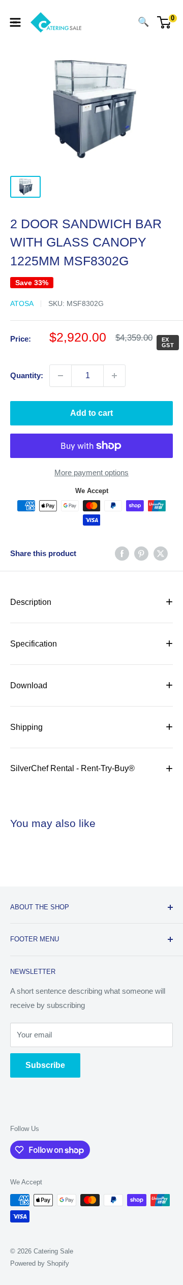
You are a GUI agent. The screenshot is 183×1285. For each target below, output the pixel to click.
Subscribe (45, 1065)
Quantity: (26, 375)
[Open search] (123, 22)
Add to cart (91, 413)
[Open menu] (15, 22)
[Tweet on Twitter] (161, 553)
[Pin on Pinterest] (141, 553)
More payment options (91, 472)
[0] (164, 22)
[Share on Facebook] (122, 553)
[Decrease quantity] (60, 375)
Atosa (22, 303)
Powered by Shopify (39, 1263)
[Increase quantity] (114, 375)
